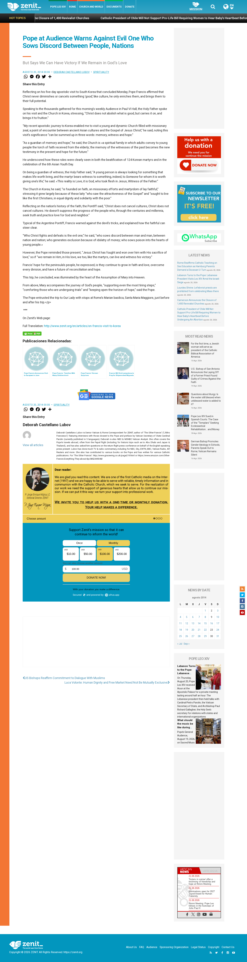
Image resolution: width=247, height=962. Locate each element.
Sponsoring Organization (174, 947)
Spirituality (101, 72)
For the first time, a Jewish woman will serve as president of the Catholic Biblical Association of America (205, 350)
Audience (151, 947)
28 (199, 636)
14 (199, 623)
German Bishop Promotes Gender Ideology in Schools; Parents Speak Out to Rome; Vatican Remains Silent (205, 448)
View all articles (33, 445)
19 (186, 629)
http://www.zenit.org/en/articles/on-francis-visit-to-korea (82, 326)
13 (193, 623)
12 (186, 623)
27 (193, 636)
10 (217, 617)
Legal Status (198, 947)
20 (193, 629)
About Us (131, 947)
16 (211, 623)
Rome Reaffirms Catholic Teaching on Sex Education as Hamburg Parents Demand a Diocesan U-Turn (197, 266)
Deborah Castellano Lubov (72, 72)
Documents (114, 6)
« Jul (179, 643)
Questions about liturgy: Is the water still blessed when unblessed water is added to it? (206, 399)
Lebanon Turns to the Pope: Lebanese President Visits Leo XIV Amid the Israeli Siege (198, 279)
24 (217, 629)
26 (186, 636)
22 (205, 629)
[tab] (188, 870)
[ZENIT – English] (28, 7)
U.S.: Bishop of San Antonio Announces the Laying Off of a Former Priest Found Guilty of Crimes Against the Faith (206, 375)
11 (180, 623)
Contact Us (228, 947)
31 (217, 636)
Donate (129, 6)
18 (180, 629)
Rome (72, 6)
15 (205, 623)
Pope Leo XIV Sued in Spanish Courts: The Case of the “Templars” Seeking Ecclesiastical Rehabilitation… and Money (205, 423)
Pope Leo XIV (58, 6)
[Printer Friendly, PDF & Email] (32, 334)
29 (205, 636)
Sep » (187, 643)
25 (180, 636)
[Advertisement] (96, 645)
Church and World (91, 6)
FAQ (141, 947)
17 (217, 623)
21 (199, 629)
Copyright (213, 947)
